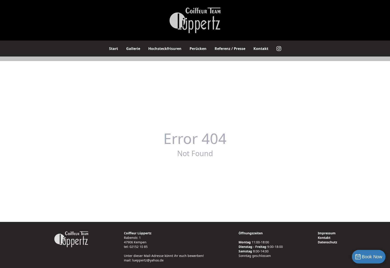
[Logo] (195, 20)
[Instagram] (278, 48)
